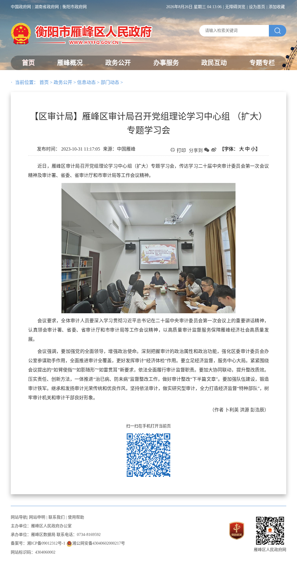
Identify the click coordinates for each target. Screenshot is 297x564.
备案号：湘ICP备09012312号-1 (38, 543)
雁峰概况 (70, 62)
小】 (255, 149)
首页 (28, 62)
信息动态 (86, 82)
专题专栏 (262, 62)
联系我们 (56, 517)
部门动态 (110, 82)
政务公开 (118, 62)
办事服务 (166, 62)
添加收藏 (277, 7)
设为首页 (257, 7)
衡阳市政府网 (74, 7)
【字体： (240, 149)
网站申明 (37, 517)
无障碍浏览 (235, 7)
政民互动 (214, 62)
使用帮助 (76, 517)
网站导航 (19, 517)
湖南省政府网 (47, 7)
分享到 (196, 150)
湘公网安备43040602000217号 (98, 543)
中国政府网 (21, 7)
